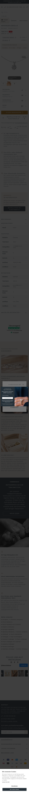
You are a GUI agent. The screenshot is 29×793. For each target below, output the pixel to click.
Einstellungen (14, 786)
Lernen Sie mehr (6, 782)
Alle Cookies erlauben (14, 789)
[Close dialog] (27, 387)
